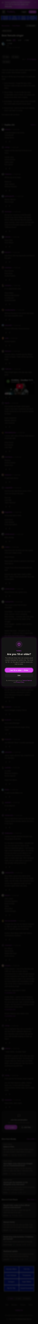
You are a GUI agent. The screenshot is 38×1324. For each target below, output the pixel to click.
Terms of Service (27, 680)
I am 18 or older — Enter (19, 670)
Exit (19, 675)
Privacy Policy (20, 682)
